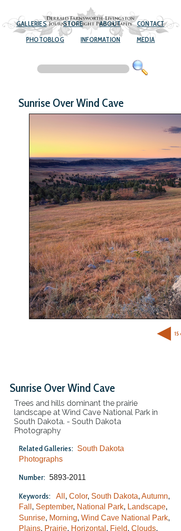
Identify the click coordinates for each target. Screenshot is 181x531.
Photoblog (45, 39)
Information (100, 39)
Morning (63, 518)
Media (146, 39)
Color (78, 496)
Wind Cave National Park (124, 518)
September (54, 507)
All (60, 496)
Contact (150, 23)
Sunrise (32, 518)
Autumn (154, 496)
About (110, 23)
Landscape (146, 507)
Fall (25, 507)
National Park (100, 507)
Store (73, 23)
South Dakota (114, 496)
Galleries (31, 23)
